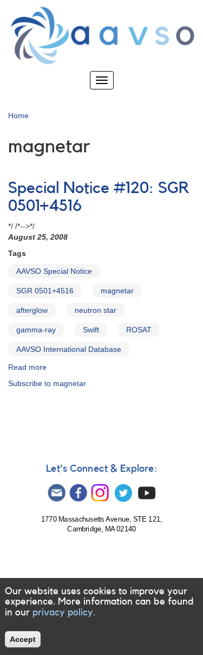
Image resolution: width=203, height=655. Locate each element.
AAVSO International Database (68, 349)
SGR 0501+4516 (45, 290)
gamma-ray (36, 329)
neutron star (95, 310)
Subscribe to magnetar (47, 383)
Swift (91, 329)
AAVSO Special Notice (54, 271)
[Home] (101, 35)
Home (18, 115)
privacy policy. (63, 612)
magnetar (117, 290)
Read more (27, 367)
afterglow (32, 310)
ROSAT (139, 329)
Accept (23, 639)
